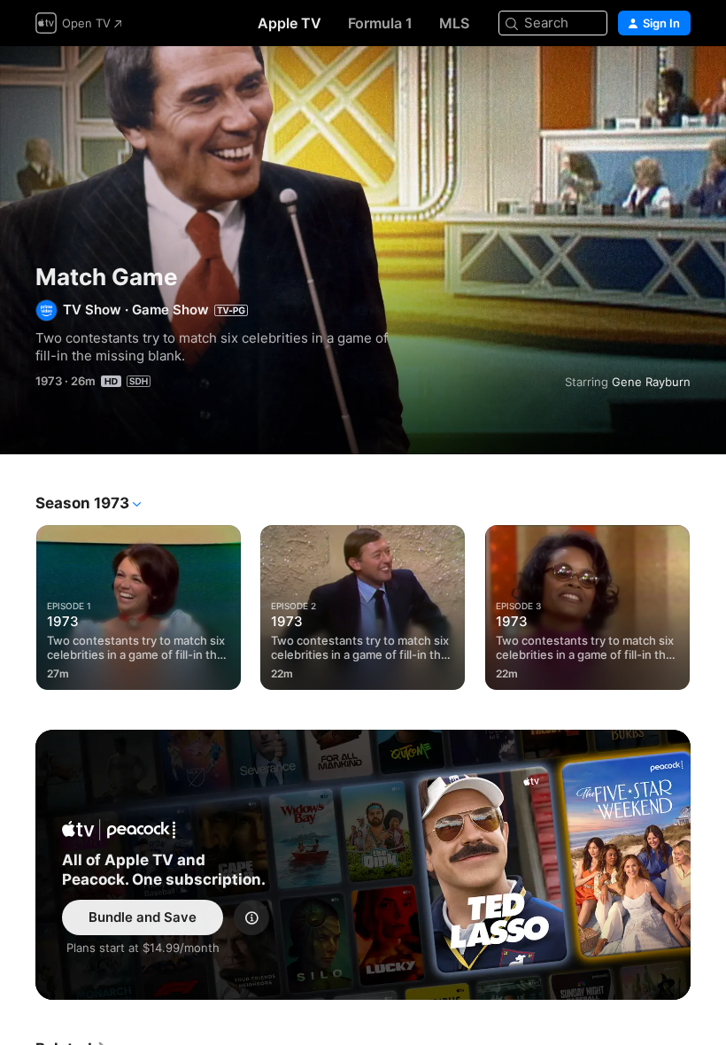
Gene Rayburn (651, 382)
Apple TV (289, 23)
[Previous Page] (17, 604)
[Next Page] (708, 604)
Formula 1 (380, 23)
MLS (454, 23)
